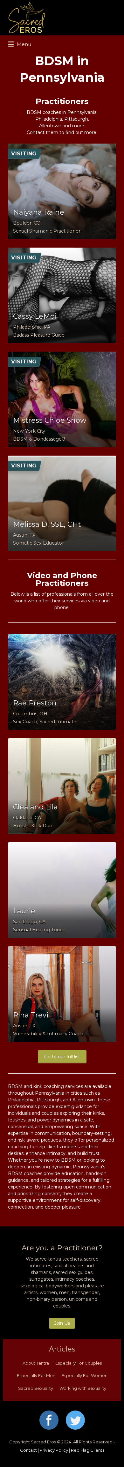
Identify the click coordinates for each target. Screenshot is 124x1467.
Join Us (62, 1323)
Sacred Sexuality (35, 1388)
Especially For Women (84, 1375)
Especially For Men (36, 1375)
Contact (28, 1450)
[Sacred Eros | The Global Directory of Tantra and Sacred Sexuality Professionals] (60, 17)
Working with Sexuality (82, 1388)
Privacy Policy (54, 1450)
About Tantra (36, 1363)
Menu (23, 44)
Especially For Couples (78, 1363)
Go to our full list (62, 1057)
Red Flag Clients (87, 1450)
